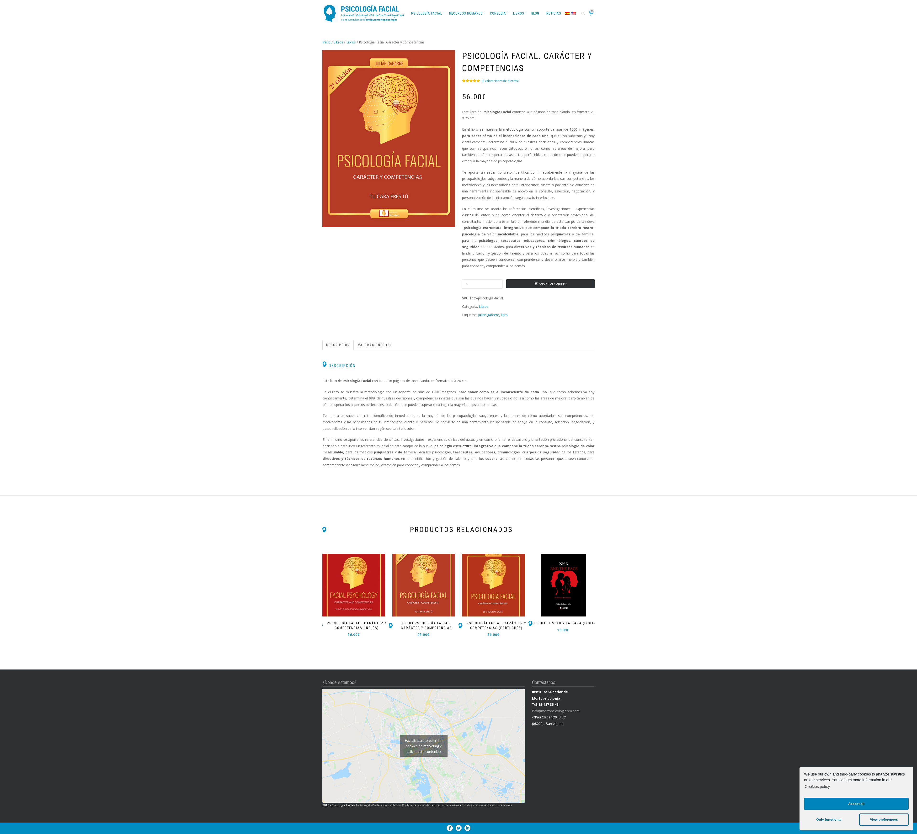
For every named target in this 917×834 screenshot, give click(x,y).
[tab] (338, 345)
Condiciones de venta (476, 805)
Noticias (553, 13)
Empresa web (502, 805)
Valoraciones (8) (374, 345)
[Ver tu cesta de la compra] (592, 14)
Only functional (829, 819)
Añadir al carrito (553, 284)
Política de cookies (446, 805)
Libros (518, 13)
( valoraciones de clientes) (500, 81)
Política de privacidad (417, 805)
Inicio (326, 42)
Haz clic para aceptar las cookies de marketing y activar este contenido (423, 746)
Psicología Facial (426, 13)
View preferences (884, 819)
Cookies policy (817, 787)
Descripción (338, 345)
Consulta (498, 13)
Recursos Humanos (466, 13)
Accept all (856, 804)
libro (504, 315)
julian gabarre (488, 315)
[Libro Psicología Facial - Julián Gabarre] (388, 138)
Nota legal (363, 805)
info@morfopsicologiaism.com (556, 711)
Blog (535, 13)
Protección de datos (386, 805)
